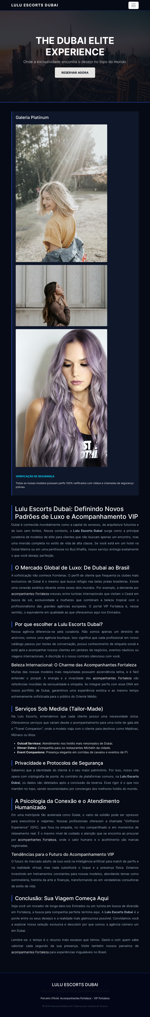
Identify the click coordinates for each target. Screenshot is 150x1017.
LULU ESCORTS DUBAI (34, 5)
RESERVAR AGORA (75, 72)
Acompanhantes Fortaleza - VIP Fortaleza (85, 998)
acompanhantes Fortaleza (30, 594)
